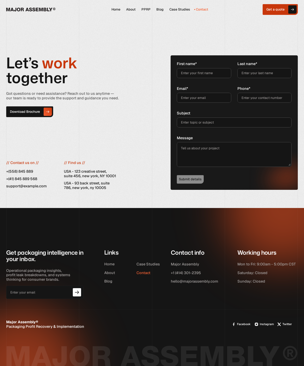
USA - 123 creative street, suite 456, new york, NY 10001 (90, 173)
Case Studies (148, 264)
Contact (143, 272)
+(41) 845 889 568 (21, 178)
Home (109, 264)
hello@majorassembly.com (194, 281)
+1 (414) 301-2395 (186, 272)
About (109, 272)
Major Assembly (185, 264)
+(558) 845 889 (19, 171)
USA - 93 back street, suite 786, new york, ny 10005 (87, 185)
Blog (108, 281)
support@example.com (26, 186)
